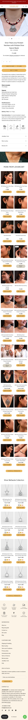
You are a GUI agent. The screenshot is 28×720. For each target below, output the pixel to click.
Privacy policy (5, 650)
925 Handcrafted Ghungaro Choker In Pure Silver (7, 311)
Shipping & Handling (6, 643)
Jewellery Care (5, 136)
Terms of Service (6, 655)
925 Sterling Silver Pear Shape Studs (7, 187)
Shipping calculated (14, 55)
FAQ (3, 663)
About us (4, 625)
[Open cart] (26, 6)
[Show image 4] (16, 38)
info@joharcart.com (6, 707)
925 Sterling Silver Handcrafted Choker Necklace (20, 335)
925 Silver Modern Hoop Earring (7, 286)
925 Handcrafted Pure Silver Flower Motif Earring (21, 261)
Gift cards (4, 632)
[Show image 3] (14, 38)
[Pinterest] (12, 710)
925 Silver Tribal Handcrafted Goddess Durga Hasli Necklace (7, 410)
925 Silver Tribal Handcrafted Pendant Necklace (7, 360)
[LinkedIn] (15, 710)
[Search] (23, 6)
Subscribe (7, 681)
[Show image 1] (11, 38)
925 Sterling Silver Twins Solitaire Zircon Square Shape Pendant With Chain (7, 527)
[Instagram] (9, 710)
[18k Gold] (20, 532)
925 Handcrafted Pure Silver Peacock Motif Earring (7, 261)
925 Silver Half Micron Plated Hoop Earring (21, 410)
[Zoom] (25, 11)
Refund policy (5, 658)
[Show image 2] (13, 38)
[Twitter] (5, 710)
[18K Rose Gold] (9, 505)
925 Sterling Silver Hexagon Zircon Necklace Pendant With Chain (7, 582)
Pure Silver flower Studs (21, 235)
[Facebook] (2, 710)
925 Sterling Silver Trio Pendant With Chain (7, 500)
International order (6, 653)
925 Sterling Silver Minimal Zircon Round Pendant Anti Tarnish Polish (20, 582)
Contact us (4, 630)
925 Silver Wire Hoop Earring (21, 285)
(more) (8, 702)
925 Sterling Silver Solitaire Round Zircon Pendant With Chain (20, 500)
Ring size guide (5, 627)
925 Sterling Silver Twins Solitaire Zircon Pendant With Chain (7, 554)
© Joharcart (14, 716)
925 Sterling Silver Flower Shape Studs (21, 211)
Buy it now (14, 70)
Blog (3, 635)
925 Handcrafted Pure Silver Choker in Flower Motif (7, 335)
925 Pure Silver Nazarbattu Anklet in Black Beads (20, 460)
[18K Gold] (7, 505)
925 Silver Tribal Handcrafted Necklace (21, 360)
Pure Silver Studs (7, 235)
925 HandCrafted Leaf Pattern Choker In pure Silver (20, 311)
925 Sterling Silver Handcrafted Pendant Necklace (7, 386)
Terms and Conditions (7, 648)
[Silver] (5, 505)
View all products (14, 471)
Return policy (5, 141)
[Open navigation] (2, 6)
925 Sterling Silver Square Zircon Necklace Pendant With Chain (20, 527)
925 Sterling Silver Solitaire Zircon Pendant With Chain (20, 554)
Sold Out (20, 266)
